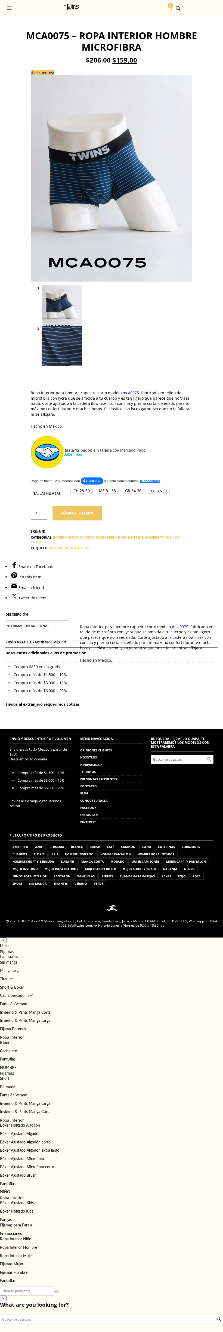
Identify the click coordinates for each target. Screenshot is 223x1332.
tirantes (61, 883)
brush (95, 847)
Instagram (89, 815)
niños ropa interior (30, 876)
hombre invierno (79, 854)
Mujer (5, 946)
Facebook (88, 808)
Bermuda (7, 1087)
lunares (68, 861)
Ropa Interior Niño (15, 1239)
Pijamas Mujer (11, 1264)
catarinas (166, 847)
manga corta (92, 861)
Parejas (6, 1220)
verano (81, 883)
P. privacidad (91, 765)
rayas (166, 876)
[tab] (37, 615)
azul (39, 847)
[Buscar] (56, 1292)
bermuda (56, 847)
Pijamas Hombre (13, 1273)
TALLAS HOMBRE (47, 493)
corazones (191, 847)
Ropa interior (12, 1120)
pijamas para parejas (137, 876)
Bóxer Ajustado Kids (17, 1203)
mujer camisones (145, 861)
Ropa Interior (12, 1037)
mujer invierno (25, 869)
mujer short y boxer (139, 869)
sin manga (38, 883)
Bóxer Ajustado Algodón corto (25, 1142)
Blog (84, 793)
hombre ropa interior (68, 548)
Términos (88, 772)
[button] (10, 8)
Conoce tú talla (94, 800)
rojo (182, 876)
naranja (170, 869)
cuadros (20, 854)
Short (4, 1079)
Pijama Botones (13, 1029)
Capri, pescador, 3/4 (16, 996)
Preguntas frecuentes (98, 779)
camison (128, 847)
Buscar (209, 759)
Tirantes (6, 979)
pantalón (62, 876)
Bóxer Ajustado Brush (18, 1175)
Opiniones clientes (96, 750)
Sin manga (8, 962)
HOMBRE (8, 1068)
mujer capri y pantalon (186, 861)
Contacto (88, 786)
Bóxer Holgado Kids (16, 1211)
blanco (77, 847)
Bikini (4, 1043)
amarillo (20, 847)
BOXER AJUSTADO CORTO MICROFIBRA (84, 537)
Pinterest (88, 822)
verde (98, 883)
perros (107, 876)
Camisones (9, 957)
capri (146, 847)
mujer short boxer (100, 869)
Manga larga (10, 971)
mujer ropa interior (61, 869)
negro (189, 869)
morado (118, 861)
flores (39, 854)
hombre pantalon (115, 854)
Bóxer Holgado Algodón (20, 1125)
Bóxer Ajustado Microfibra (22, 1159)
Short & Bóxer (12, 987)
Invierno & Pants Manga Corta (25, 1013)
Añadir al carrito (77, 513)
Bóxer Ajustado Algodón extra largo (29, 1150)
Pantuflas (8, 1059)
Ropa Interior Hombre (18, 1248)
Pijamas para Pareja (16, 1225)
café (110, 847)
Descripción (16, 614)
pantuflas (86, 876)
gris (54, 854)
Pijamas (7, 951)
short (17, 883)
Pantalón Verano (13, 1004)
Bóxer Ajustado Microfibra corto (27, 1167)
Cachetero (8, 1051)
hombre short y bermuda (33, 861)
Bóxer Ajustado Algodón (20, 1134)
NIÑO (5, 1192)
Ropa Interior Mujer (16, 1256)
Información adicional (27, 626)
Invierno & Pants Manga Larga (25, 1021)
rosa (197, 876)
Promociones (11, 1234)
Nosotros (88, 757)
